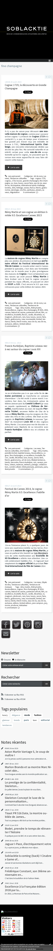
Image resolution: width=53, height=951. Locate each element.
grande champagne (31, 181)
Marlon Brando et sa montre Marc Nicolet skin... (28, 769)
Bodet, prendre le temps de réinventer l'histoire (28, 830)
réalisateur (23, 605)
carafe (30, 314)
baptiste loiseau (24, 453)
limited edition (25, 324)
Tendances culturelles (18, 178)
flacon (24, 314)
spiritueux (31, 190)
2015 (13, 187)
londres (8, 187)
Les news (37, 448)
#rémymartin (36, 308)
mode (27, 715)
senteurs (27, 464)
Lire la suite (14, 167)
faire (44, 317)
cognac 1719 (40, 178)
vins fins (23, 190)
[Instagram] (38, 624)
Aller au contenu (7, 2)
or (43, 314)
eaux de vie (32, 321)
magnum (8, 317)
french (38, 187)
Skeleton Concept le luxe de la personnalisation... (24, 799)
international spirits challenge (33, 185)
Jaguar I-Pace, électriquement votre (28, 844)
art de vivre (26, 460)
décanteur (38, 314)
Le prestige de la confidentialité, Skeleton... (25, 784)
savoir (39, 317)
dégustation (15, 192)
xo (12, 183)
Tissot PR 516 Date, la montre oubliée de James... (26, 815)
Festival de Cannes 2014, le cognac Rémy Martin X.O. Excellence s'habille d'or (25, 492)
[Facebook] (5, 624)
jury (45, 603)
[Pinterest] (27, 624)
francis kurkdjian (25, 462)
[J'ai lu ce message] (50, 944)
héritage (19, 187)
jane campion (37, 603)
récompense (15, 185)
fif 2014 (40, 589)
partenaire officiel (33, 312)
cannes (7, 312)
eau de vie (38, 183)
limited (39, 319)
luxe (15, 183)
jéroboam (17, 317)
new (23, 319)
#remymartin (10, 469)
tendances (7, 725)
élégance (16, 715)
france (32, 187)
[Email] (5, 634)
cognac (8, 181)
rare (23, 317)
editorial (45, 720)
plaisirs (38, 190)
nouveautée (30, 319)
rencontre (14, 462)
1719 (13, 181)
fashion (37, 715)
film (42, 312)
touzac (19, 181)
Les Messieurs (41, 553)
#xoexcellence (10, 310)
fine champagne (30, 310)
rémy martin (25, 308)
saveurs (40, 462)
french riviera (22, 321)
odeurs (12, 464)
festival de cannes (18, 312)
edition (16, 324)
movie (7, 605)
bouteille (17, 314)
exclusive (8, 324)
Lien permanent (14, 176)
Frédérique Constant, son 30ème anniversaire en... (28, 873)
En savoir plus (31, 949)
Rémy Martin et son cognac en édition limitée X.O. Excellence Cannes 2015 (26, 213)
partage (35, 464)
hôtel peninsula (28, 467)
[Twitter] (16, 624)
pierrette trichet (11, 453)
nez (34, 462)
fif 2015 (40, 310)
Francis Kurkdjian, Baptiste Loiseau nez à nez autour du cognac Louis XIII (26, 347)
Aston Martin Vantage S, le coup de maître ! (27, 753)
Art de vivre (38, 176)
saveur (26, 187)
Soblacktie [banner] (26, 29)
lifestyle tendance (38, 460)
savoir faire (28, 183)
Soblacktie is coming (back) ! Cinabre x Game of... (28, 857)
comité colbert (15, 467)
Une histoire (24, 451)
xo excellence (29, 455)
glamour (6, 720)
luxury (20, 183)
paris (46, 467)
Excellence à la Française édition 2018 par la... (25, 888)
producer (14, 605)
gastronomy (16, 319)
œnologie (15, 190)
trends (13, 321)
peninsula (39, 467)
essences (19, 464)
